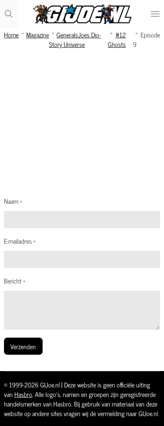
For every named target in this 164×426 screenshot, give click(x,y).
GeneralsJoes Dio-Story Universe (75, 39)
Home (11, 34)
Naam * (13, 201)
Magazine (37, 34)
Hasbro (23, 394)
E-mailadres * (19, 241)
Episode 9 (146, 39)
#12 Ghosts (117, 39)
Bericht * (14, 280)
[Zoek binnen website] (9, 14)
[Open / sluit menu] (155, 14)
